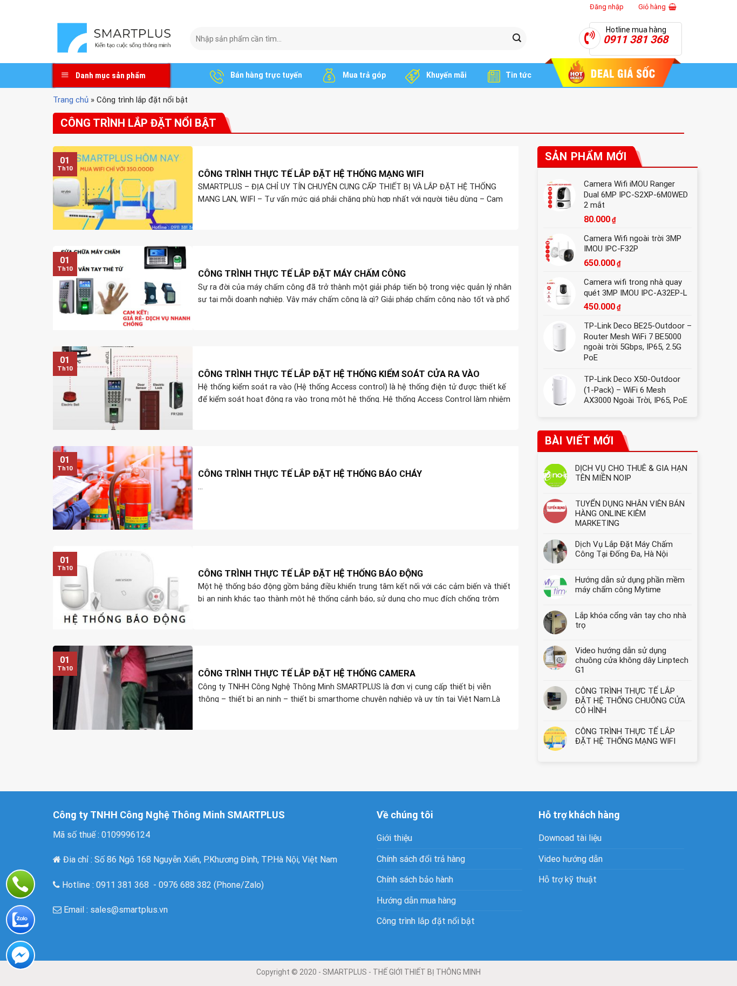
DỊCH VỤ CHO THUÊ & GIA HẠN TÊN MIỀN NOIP (631, 473)
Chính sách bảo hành (415, 879)
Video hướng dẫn (570, 859)
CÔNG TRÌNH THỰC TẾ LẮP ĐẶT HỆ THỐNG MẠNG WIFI (625, 736)
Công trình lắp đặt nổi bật (426, 921)
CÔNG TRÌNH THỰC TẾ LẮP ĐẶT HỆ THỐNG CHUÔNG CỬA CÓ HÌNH (630, 700)
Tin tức (518, 75)
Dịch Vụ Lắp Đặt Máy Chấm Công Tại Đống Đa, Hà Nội (624, 549)
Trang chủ (70, 100)
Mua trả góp (363, 75)
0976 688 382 (185, 885)
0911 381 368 (122, 885)
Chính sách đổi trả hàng (421, 859)
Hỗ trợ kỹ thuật (567, 879)
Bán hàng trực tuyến (265, 75)
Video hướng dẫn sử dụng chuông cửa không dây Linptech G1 (631, 660)
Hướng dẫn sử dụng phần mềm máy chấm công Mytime (630, 584)
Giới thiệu (394, 838)
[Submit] (517, 39)
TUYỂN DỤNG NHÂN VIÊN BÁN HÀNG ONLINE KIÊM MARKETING (630, 513)
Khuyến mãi (446, 75)
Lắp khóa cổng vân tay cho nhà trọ (630, 620)
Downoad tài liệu (570, 838)
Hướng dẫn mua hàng (416, 900)
